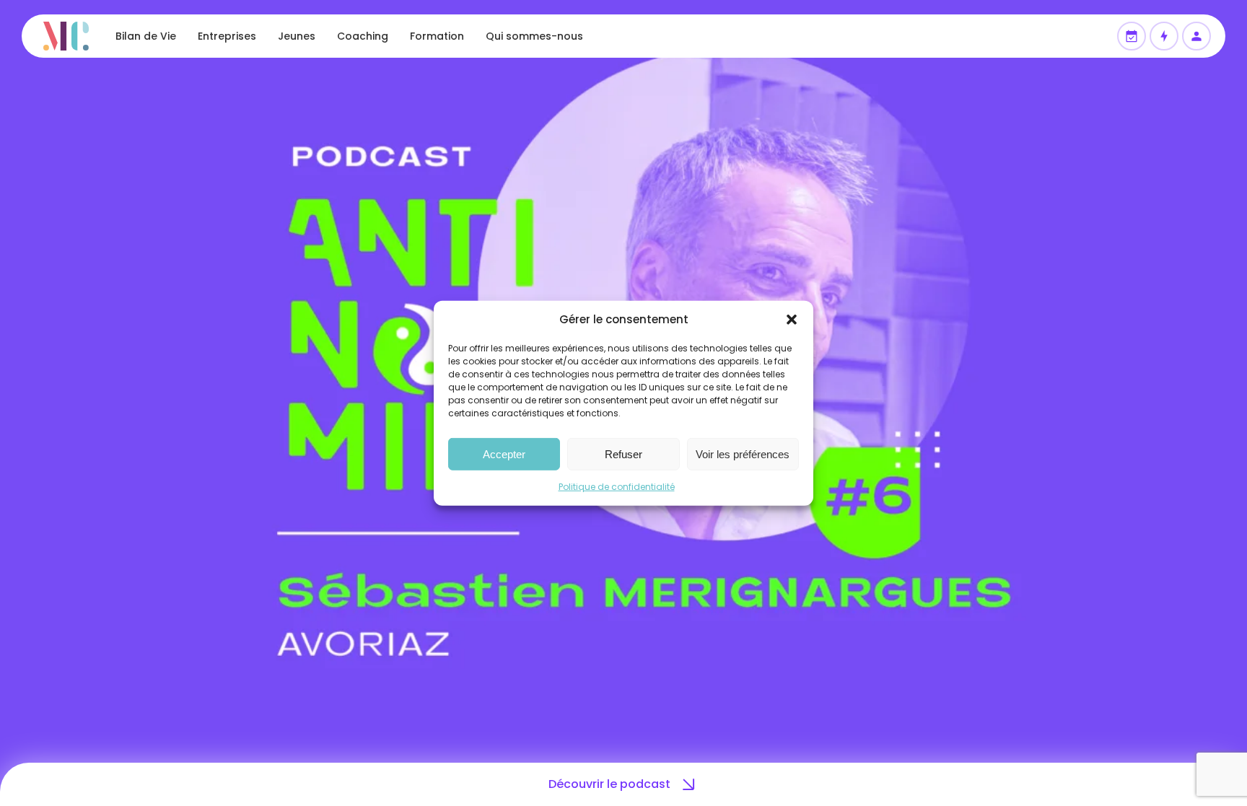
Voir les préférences (742, 453)
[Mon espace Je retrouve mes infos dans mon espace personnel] (1196, 36)
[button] (791, 319)
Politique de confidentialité (617, 487)
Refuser (623, 453)
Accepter (504, 453)
